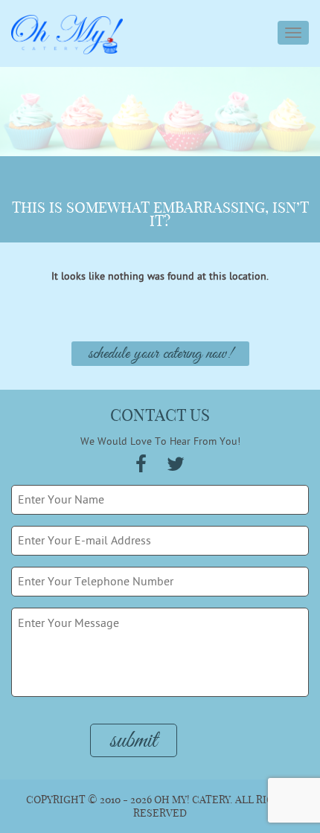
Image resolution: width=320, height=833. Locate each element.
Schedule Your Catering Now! (160, 354)
